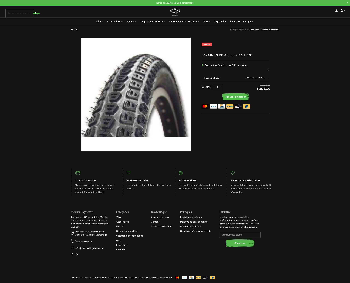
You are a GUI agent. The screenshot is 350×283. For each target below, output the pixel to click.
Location (235, 21)
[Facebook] (72, 254)
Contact (155, 221)
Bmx (205, 21)
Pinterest (273, 29)
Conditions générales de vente (195, 231)
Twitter (264, 29)
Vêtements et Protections (183, 21)
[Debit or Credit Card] (238, 107)
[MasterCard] (205, 107)
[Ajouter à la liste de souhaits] (268, 69)
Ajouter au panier (236, 96)
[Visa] (213, 107)
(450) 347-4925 (83, 241)
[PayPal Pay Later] (246, 107)
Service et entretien (161, 226)
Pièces (130, 21)
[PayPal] (229, 107)
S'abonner (240, 243)
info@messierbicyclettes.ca (89, 248)
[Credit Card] (221, 107)
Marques (248, 21)
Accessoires (113, 21)
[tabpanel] (136, 94)
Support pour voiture (151, 21)
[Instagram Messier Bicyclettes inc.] (77, 254)
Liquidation (220, 21)
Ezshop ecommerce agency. (159, 277)
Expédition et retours (191, 217)
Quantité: (206, 86)
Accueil (74, 29)
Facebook (254, 29)
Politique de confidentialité (194, 221)
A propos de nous (160, 217)
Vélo (98, 21)
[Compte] (336, 11)
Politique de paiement (191, 226)
